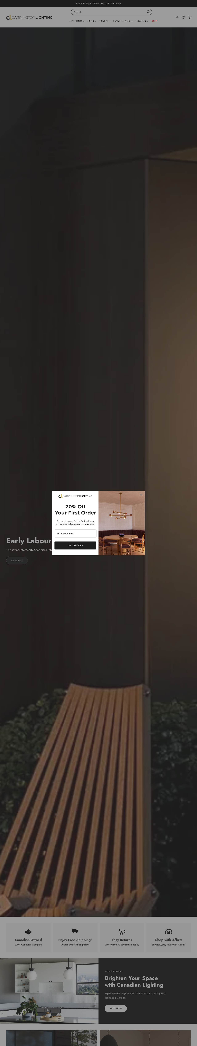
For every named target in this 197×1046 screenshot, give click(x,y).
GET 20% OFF (75, 545)
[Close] (141, 494)
